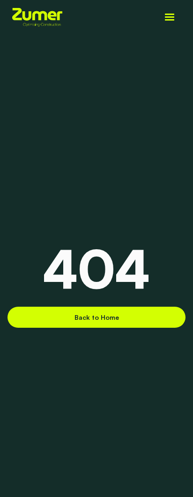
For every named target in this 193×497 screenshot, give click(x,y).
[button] (170, 17)
